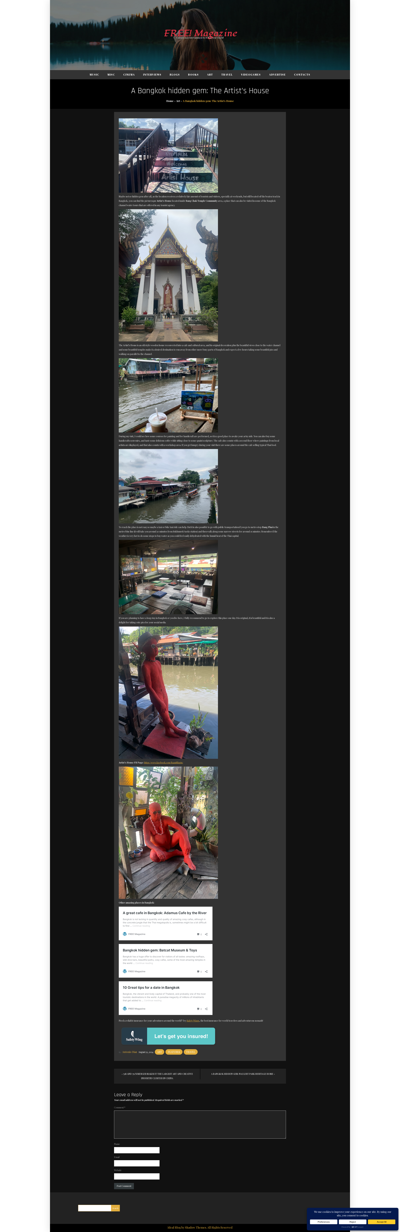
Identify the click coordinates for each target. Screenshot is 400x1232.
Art (210, 74)
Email (117, 1157)
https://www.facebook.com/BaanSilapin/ (163, 762)
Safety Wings (193, 1020)
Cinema (129, 74)
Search (115, 1208)
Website (118, 1170)
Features (174, 1052)
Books (193, 74)
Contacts (302, 74)
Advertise (277, 74)
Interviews (152, 74)
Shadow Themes (195, 1227)
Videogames (251, 74)
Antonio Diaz (129, 1052)
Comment (119, 1107)
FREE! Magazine (200, 33)
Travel (227, 74)
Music (94, 74)
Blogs (175, 74)
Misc (111, 74)
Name (117, 1144)
